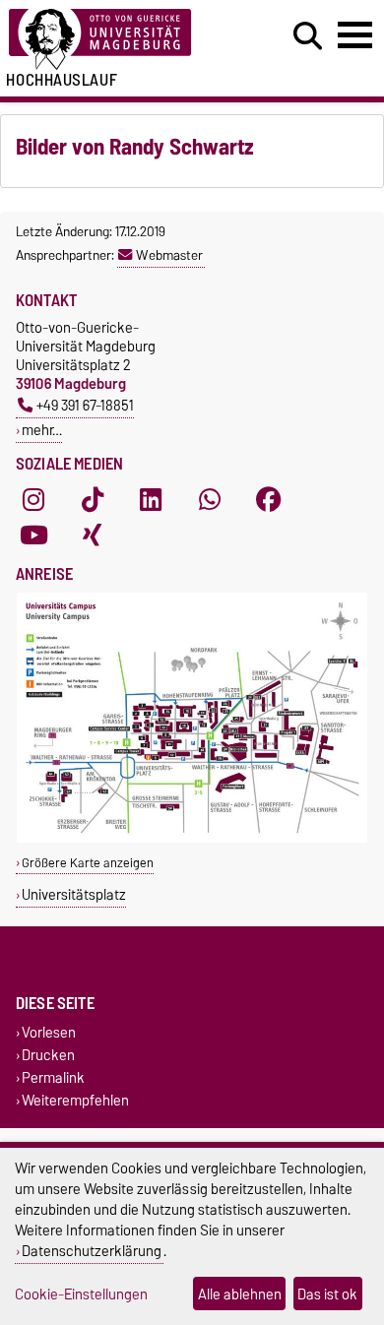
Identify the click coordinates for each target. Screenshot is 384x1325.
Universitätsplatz (74, 894)
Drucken (48, 1054)
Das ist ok (327, 1294)
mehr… (42, 429)
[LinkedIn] (150, 499)
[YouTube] (33, 534)
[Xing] (92, 534)
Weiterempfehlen (75, 1101)
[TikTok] (92, 499)
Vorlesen (49, 1032)
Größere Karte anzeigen (88, 862)
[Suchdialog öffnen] (307, 36)
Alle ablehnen (240, 1294)
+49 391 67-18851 (85, 405)
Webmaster (169, 255)
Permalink (53, 1078)
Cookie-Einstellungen (81, 1294)
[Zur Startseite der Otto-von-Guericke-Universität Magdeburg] (118, 40)
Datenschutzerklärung (91, 1250)
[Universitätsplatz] (192, 838)
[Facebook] (269, 499)
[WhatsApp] (209, 499)
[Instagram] (33, 499)
